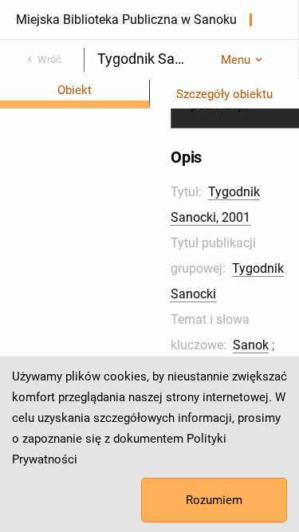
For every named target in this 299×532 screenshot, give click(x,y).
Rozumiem (214, 500)
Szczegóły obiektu (224, 94)
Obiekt (74, 90)
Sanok (251, 345)
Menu (235, 60)
